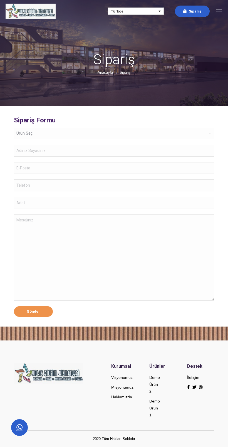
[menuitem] (192, 11)
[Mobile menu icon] (218, 11)
